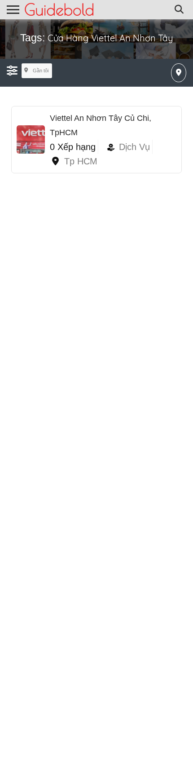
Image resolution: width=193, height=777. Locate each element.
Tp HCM (80, 161)
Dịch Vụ (134, 147)
